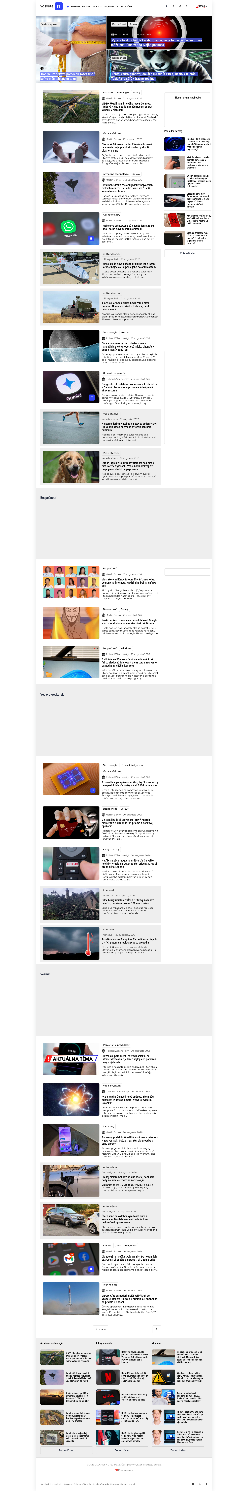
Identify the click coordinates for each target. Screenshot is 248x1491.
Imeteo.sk (109, 890)
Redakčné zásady (100, 1484)
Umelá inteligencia (114, 373)
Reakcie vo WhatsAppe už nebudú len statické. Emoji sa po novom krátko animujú (128, 227)
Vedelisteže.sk (111, 414)
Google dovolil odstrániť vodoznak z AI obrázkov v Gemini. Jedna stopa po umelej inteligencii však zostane (129, 387)
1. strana (101, 1329)
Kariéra (123, 1484)
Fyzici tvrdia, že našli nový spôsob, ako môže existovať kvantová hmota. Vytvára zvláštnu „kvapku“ (128, 1100)
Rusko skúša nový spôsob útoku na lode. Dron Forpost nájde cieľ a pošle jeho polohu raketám (129, 265)
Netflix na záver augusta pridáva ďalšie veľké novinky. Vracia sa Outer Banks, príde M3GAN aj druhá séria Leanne (129, 864)
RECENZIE (109, 6)
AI (117, 6)
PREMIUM (75, 6)
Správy (133, 24)
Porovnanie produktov (116, 1045)
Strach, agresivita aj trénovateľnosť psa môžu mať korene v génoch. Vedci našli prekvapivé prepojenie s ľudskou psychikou (128, 466)
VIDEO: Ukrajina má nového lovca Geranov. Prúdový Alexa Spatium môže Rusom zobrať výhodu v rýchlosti (127, 107)
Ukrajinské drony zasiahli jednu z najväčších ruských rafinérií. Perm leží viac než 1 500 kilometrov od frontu (127, 188)
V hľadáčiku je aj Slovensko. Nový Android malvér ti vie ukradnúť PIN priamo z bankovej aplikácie (127, 823)
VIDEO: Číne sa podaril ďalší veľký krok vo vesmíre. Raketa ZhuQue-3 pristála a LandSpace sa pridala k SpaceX (129, 1299)
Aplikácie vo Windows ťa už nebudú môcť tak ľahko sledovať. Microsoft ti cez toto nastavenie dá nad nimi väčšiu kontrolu (129, 662)
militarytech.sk (111, 254)
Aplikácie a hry (111, 214)
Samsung (108, 1126)
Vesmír (125, 332)
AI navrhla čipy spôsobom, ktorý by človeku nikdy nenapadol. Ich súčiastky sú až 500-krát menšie (130, 783)
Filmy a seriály (111, 849)
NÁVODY (97, 6)
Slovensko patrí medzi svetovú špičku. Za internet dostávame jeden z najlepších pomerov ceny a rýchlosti (129, 1059)
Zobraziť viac (187, 253)
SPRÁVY (86, 6)
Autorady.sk (110, 1167)
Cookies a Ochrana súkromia (77, 1484)
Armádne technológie (116, 92)
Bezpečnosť (119, 24)
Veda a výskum (50, 24)
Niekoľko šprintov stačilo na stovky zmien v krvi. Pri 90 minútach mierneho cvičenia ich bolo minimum (129, 427)
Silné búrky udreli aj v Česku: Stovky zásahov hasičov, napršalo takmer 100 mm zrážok (128, 901)
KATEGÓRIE (126, 6)
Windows (126, 648)
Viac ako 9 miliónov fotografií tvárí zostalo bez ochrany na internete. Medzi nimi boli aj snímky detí (129, 582)
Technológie (110, 332)
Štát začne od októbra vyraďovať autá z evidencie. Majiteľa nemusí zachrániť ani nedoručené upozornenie (125, 1219)
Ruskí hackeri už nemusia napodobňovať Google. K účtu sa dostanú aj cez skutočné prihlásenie (130, 621)
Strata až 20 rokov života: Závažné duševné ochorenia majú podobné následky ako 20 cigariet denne (127, 147)
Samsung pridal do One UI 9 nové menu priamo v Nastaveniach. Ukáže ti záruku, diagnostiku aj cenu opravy (130, 1140)
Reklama (114, 1484)
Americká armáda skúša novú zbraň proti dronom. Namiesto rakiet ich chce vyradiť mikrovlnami (125, 306)
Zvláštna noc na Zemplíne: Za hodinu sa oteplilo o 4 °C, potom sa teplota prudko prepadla (129, 941)
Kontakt (132, 1484)
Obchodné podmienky (52, 1484)
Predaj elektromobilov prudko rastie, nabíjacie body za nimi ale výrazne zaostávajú (128, 1178)
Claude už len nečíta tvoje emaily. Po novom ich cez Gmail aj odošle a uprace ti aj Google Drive (129, 1258)
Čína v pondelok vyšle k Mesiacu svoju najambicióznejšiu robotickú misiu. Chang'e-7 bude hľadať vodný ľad (128, 346)
